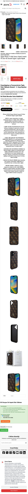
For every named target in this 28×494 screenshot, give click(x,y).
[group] (14, 29)
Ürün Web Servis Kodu (8, 417)
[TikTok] (14, 452)
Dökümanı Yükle (4, 430)
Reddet (13, 480)
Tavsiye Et (16, 109)
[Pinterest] (20, 452)
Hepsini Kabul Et (14, 490)
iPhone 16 (16, 12)
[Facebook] (3, 452)
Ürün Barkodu (6, 416)
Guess (2, 51)
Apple (8, 12)
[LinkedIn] (24, 452)
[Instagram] (10, 452)
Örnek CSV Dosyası (5, 421)
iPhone (11, 12)
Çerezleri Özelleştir (14, 487)
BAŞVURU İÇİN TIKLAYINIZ (11, 94)
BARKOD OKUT (16, 4)
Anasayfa (3, 12)
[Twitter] (7, 452)
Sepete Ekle (17, 79)
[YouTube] (17, 452)
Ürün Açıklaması (6, 109)
